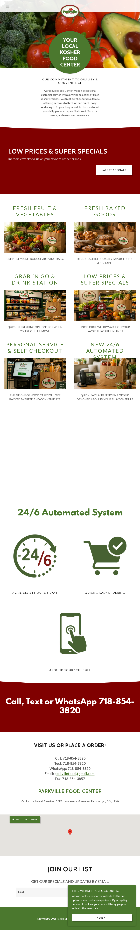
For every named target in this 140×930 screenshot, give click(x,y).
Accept (102, 918)
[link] (70, 6)
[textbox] (56, 892)
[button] (14, 6)
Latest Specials (114, 170)
